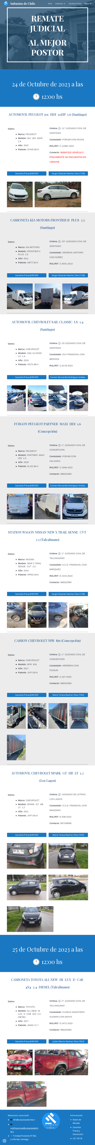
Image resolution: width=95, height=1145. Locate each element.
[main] (47, 34)
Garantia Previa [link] (75, 3)
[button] (4, 1141)
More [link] (86, 3)
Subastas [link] (59, 3)
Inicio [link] (50, 3)
